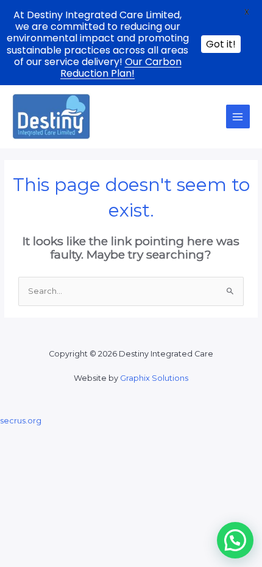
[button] (235, 540)
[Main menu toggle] (238, 116)
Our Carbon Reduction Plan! (121, 67)
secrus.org (20, 420)
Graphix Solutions (154, 378)
